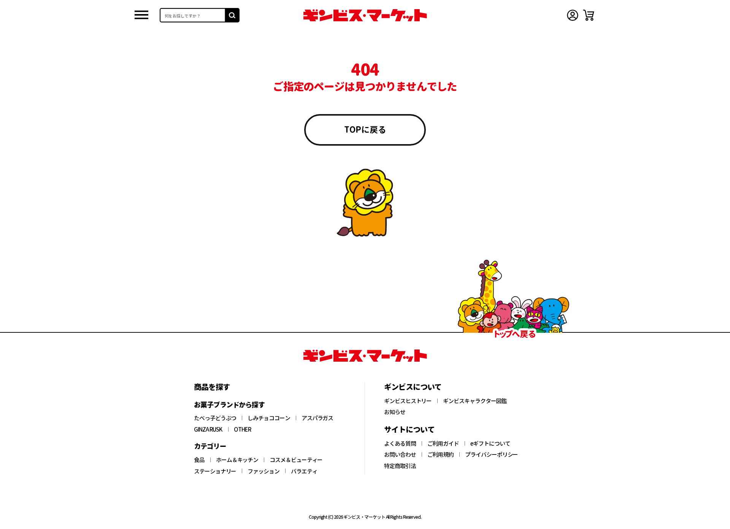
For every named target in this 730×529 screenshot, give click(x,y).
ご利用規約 (440, 454)
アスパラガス (317, 418)
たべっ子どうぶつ (215, 418)
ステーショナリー (215, 471)
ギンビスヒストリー (408, 401)
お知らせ (394, 412)
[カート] (588, 15)
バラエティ (304, 471)
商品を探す (212, 386)
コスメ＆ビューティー (296, 460)
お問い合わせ (400, 454)
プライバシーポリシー (491, 454)
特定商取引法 (400, 466)
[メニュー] (141, 15)
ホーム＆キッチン (237, 460)
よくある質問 (400, 443)
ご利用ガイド (443, 443)
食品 (199, 460)
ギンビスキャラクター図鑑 (474, 401)
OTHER (242, 429)
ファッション (263, 471)
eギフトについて (490, 443)
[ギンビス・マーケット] (365, 15)
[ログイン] (572, 15)
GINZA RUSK (208, 429)
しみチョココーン (269, 418)
